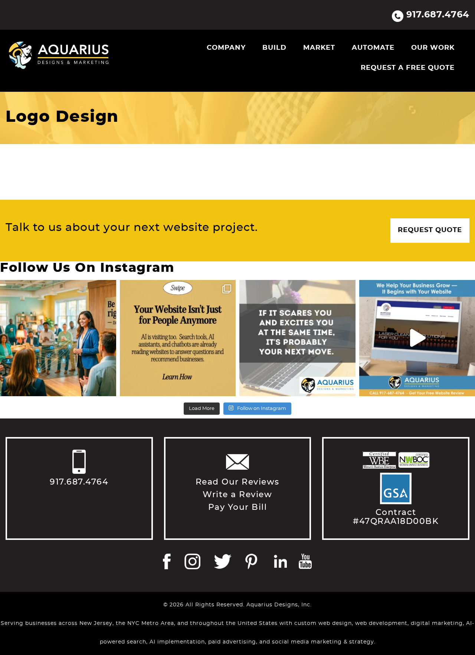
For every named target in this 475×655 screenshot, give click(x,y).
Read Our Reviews (237, 482)
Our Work (433, 48)
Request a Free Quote (408, 68)
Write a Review (237, 495)
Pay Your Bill (237, 507)
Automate (373, 48)
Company (226, 48)
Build (274, 48)
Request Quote (430, 230)
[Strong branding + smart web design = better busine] (297, 338)
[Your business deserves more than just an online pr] (58, 338)
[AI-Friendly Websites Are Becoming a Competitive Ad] (178, 338)
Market (319, 48)
